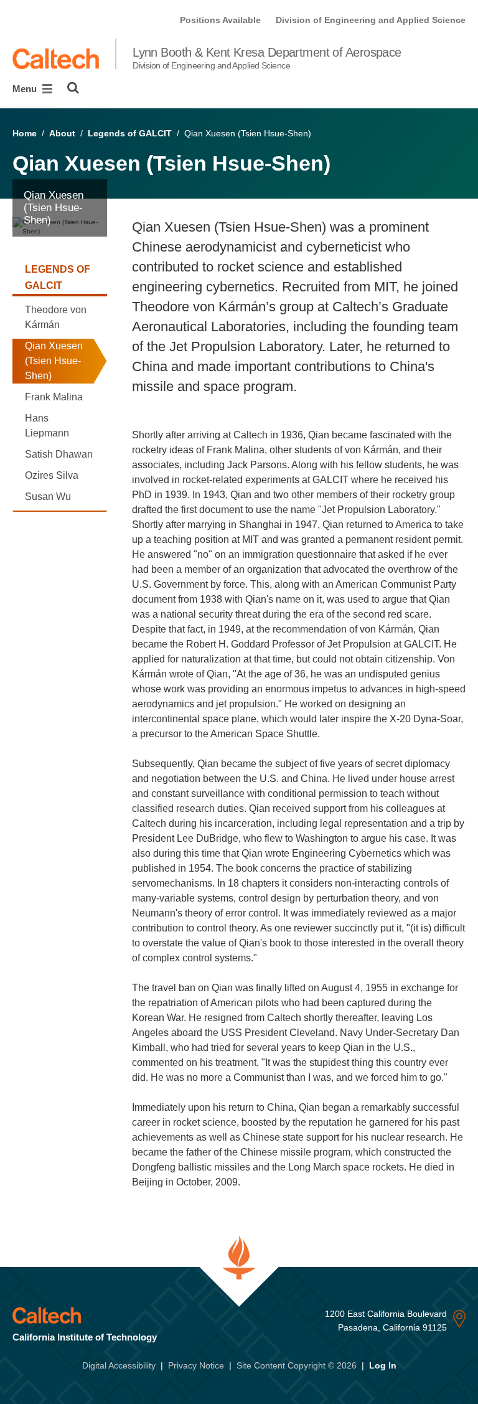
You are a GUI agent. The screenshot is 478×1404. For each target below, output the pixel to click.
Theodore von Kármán (56, 317)
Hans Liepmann (47, 425)
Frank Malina (54, 397)
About (62, 133)
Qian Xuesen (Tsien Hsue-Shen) (54, 361)
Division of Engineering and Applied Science (371, 20)
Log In (382, 1365)
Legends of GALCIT (130, 133)
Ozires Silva (51, 475)
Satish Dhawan (59, 454)
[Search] (73, 88)
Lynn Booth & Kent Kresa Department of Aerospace (267, 57)
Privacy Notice (196, 1365)
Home (24, 133)
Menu (25, 88)
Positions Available (220, 20)
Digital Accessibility (119, 1365)
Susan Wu (48, 496)
